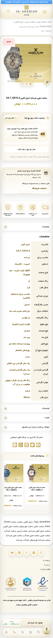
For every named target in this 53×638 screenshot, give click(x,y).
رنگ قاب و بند (24, 380)
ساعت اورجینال (26, 526)
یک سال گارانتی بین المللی (18, 363)
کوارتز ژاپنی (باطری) (21, 324)
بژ (29, 281)
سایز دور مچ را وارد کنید (26, 149)
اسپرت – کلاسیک (22, 264)
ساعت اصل (39, 526)
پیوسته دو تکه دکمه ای (19, 343)
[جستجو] (8, 11)
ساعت (20, 522)
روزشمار (26, 350)
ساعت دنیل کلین (11, 526)
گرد (28, 287)
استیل (27, 304)
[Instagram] (41, 553)
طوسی (24, 317)
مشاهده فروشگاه (39, 188)
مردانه (27, 257)
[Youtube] (12, 553)
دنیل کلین (25, 244)
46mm (26, 397)
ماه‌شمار (18, 350)
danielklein (44, 522)
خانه (50, 22)
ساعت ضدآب (10, 531)
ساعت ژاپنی (30, 22)
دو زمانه (26, 311)
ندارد (27, 357)
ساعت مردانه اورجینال (40, 540)
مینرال (27, 330)
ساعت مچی (42, 22)
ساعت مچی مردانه (14, 535)
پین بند (26, 337)
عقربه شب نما (16, 311)
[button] (47, 82)
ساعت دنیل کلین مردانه (39, 531)
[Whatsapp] (26, 553)
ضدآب (26, 540)
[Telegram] (34, 553)
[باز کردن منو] (44, 12)
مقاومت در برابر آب (21, 384)
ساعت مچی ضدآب (31, 535)
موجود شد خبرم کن (35, 622)
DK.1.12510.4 (23, 251)
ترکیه (27, 391)
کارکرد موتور (11, 380)
